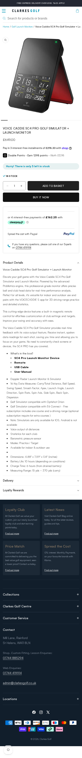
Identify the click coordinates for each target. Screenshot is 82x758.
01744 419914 (23, 247)
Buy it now (41, 197)
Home (6, 26)
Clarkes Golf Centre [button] (17, 606)
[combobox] (41, 18)
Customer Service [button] (15, 618)
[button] (4, 11)
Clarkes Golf (45, 739)
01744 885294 (13, 658)
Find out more (12, 533)
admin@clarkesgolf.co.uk (19, 683)
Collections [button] (11, 594)
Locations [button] (10, 699)
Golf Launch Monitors (22, 26)
